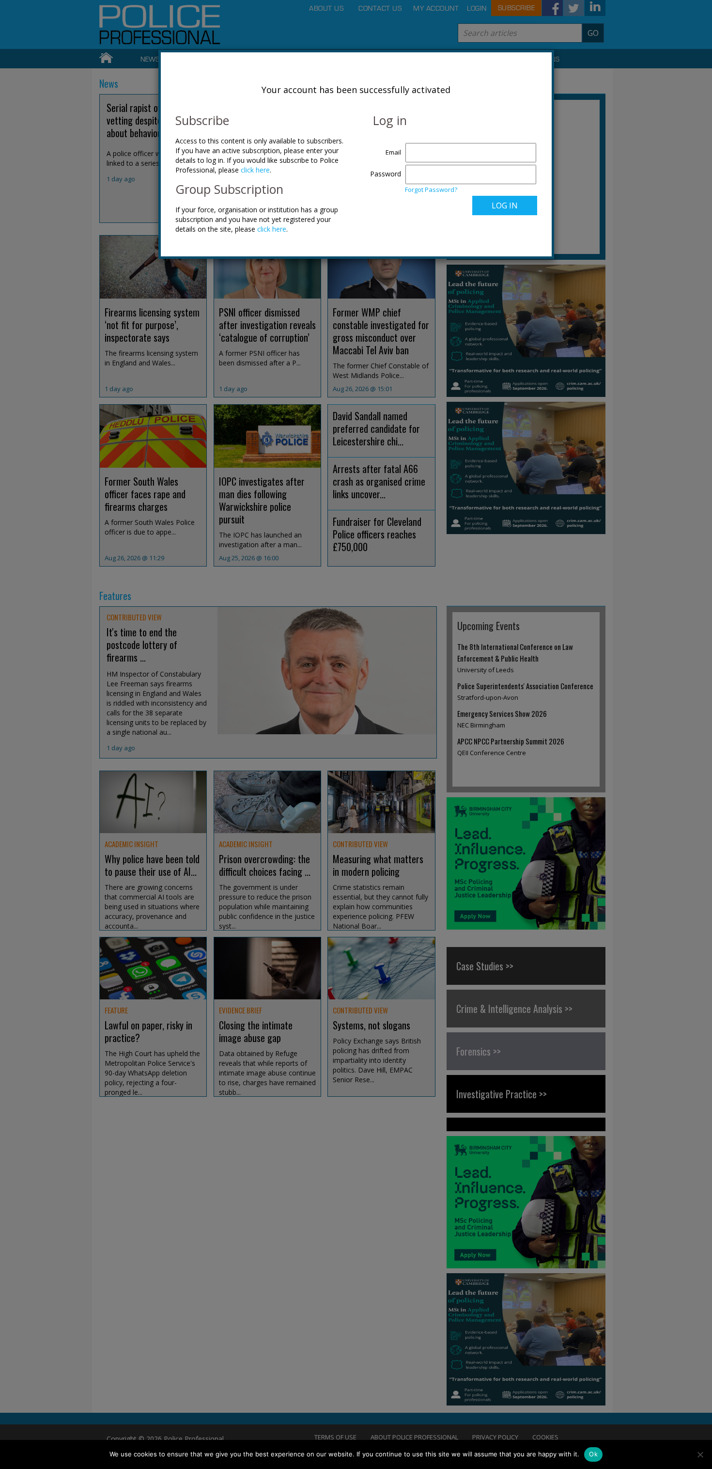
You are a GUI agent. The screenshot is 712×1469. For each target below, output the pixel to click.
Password (385, 173)
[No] (700, 1454)
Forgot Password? (431, 189)
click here (255, 169)
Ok (593, 1454)
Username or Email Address (383, 147)
